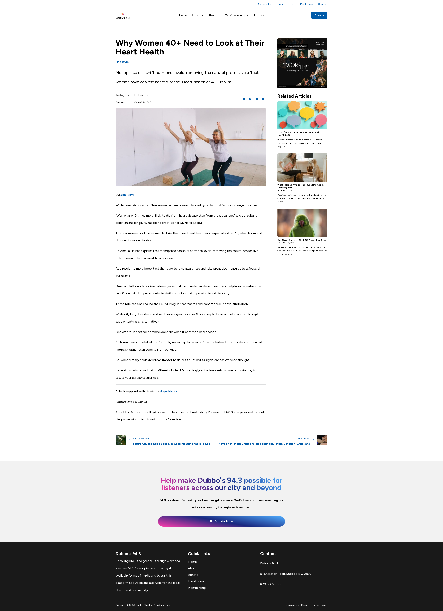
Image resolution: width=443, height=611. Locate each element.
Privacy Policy (320, 605)
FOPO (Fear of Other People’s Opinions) (298, 132)
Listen (292, 4)
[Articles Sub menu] (266, 15)
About (212, 15)
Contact (322, 4)
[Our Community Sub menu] (247, 15)
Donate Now (223, 521)
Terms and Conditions (296, 605)
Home (183, 15)
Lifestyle (122, 62)
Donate (319, 15)
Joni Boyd (127, 195)
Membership (306, 4)
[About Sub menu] (219, 15)
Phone (280, 4)
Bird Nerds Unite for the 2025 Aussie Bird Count (302, 240)
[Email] (263, 99)
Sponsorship (265, 4)
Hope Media (168, 391)
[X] (250, 99)
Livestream (196, 581)
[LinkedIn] (256, 99)
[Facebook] (244, 99)
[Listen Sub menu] (202, 15)
